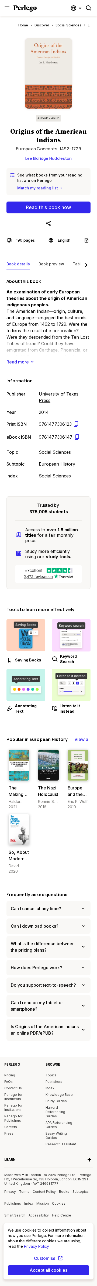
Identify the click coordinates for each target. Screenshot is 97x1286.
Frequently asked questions (36, 894)
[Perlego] (25, 9)
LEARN (10, 1159)
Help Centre (62, 1217)
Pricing (9, 1075)
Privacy (10, 1192)
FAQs (8, 1082)
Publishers (54, 1082)
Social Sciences (55, 452)
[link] (19, 779)
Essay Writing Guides (56, 1135)
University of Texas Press (58, 397)
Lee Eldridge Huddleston (48, 158)
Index (50, 1088)
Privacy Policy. (37, 1246)
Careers (10, 1127)
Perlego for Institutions (13, 1107)
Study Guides (56, 1101)
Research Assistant (61, 1144)
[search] (88, 8)
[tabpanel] (48, 377)
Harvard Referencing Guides (55, 1111)
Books (64, 1192)
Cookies (58, 1203)
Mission (42, 1203)
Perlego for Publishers (13, 1118)
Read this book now (48, 207)
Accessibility (39, 1217)
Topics (51, 1075)
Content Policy (44, 1194)
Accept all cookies (48, 1270)
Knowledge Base (59, 1095)
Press (8, 1133)
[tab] (18, 265)
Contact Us (13, 1088)
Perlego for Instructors (13, 1097)
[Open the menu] (7, 8)
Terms (24, 1192)
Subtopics (80, 1192)
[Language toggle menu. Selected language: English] (76, 8)
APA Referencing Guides (59, 1125)
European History (57, 464)
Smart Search (14, 1215)
